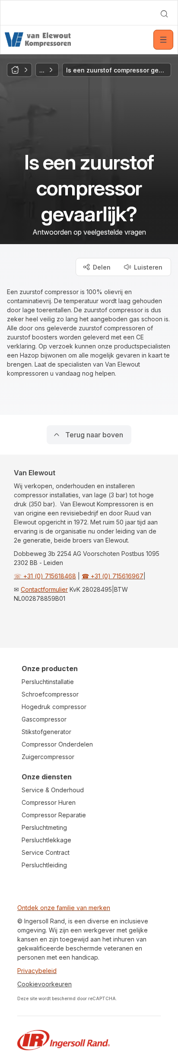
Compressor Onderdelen (57, 744)
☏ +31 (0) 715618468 (45, 576)
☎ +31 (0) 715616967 (112, 576)
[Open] (163, 40)
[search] (164, 14)
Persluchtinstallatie (48, 681)
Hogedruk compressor (54, 706)
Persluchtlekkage (46, 840)
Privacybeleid (37, 970)
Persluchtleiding (44, 865)
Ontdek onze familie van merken (63, 907)
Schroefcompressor (50, 694)
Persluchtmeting (44, 827)
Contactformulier (44, 589)
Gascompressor (44, 719)
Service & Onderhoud (53, 790)
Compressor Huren (49, 802)
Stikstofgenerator (46, 731)
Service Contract (46, 852)
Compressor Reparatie (54, 815)
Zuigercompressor (48, 756)
